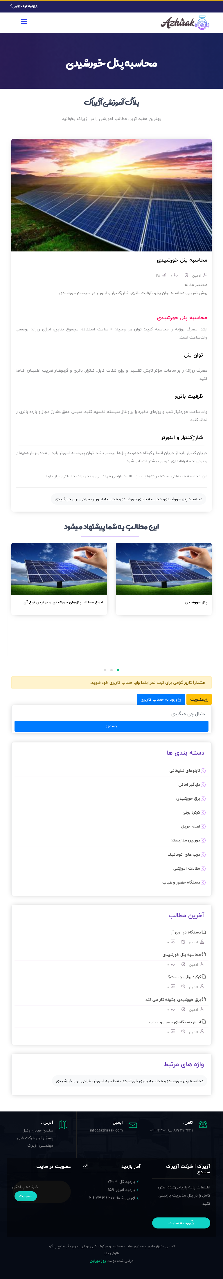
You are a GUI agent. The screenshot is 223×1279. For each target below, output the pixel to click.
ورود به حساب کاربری (159, 699)
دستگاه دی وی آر (186, 932)
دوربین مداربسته (185, 840)
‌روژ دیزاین (98, 1261)
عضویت (197, 699)
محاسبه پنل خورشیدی (182, 260)
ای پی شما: (112, 1197)
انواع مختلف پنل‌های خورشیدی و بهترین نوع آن (63, 602)
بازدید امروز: (121, 1189)
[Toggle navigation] (24, 21)
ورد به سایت (179, 1222)
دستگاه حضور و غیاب (181, 882)
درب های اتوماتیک (184, 854)
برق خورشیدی (188, 798)
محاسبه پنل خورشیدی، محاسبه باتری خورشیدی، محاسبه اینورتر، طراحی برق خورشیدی (128, 499)
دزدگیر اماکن (189, 784)
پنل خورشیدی (196, 602)
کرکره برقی (191, 812)
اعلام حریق (190, 826)
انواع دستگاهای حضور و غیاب (175, 1022)
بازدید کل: (121, 1181)
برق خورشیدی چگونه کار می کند (173, 999)
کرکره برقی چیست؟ (184, 977)
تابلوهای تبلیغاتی (185, 770)
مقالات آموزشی (186, 868)
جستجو (112, 726)
